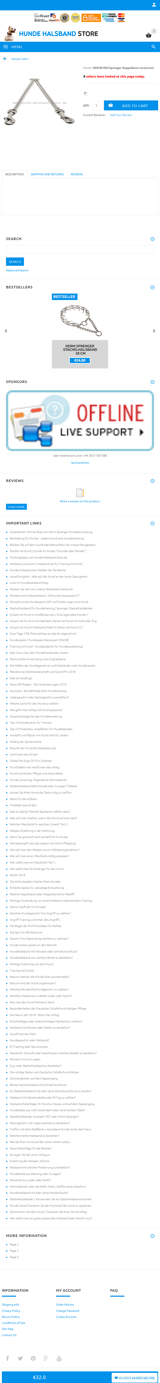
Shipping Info (10, 1304)
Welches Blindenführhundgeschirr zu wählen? (39, 989)
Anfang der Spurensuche (25, 741)
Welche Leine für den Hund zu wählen (34, 703)
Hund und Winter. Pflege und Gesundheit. (36, 773)
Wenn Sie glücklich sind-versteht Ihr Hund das (39, 837)
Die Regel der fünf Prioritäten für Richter (36, 926)
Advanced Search (17, 270)
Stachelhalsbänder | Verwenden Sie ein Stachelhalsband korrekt (50, 1199)
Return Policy (11, 1316)
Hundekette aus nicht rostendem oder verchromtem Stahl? (47, 1110)
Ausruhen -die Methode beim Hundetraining (38, 691)
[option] (80, 331)
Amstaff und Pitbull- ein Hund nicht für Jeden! (39, 735)
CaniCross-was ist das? (24, 754)
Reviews (77, 174)
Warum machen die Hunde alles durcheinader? (39, 976)
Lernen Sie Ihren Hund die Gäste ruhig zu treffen (41, 792)
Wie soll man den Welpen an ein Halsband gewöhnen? (44, 850)
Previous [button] (6, 330)
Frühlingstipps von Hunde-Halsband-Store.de (38, 557)
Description (14, 174)
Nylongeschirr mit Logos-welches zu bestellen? (40, 1123)
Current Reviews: (94, 115)
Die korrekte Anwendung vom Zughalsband (38, 659)
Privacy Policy (11, 1310)
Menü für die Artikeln (23, 799)
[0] (149, 37)
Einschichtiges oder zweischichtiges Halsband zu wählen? (46, 1021)
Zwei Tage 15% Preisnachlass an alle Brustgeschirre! (43, 633)
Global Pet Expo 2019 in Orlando (31, 761)
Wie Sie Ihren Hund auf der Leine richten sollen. (40, 1142)
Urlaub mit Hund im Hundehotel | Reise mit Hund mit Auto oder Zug (53, 621)
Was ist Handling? (21, 678)
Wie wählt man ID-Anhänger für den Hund (37, 869)
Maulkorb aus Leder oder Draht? (30, 1180)
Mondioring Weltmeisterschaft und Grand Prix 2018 (43, 672)
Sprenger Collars (19, 58)
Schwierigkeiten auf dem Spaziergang (34, 1078)
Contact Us (9, 1335)
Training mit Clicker (22, 970)
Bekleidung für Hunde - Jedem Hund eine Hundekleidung (47, 538)
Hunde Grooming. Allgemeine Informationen (38, 780)
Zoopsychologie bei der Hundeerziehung (36, 716)
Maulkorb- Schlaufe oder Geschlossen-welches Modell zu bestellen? (53, 1053)
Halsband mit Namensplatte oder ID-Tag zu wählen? (43, 1097)
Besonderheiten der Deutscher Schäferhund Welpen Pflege (48, 1008)
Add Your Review (121, 115)
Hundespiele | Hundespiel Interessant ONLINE (39, 640)
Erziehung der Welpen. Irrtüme (29, 1161)
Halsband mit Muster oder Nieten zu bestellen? (40, 1027)
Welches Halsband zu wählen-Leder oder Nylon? (41, 996)
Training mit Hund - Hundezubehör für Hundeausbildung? (46, 646)
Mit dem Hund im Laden (25, 1059)
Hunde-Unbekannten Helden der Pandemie (38, 570)
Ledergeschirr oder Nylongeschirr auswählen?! (39, 697)
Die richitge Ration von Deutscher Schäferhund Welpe (44, 1072)
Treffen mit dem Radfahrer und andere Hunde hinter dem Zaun (50, 1129)
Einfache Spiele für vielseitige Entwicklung (37, 887)
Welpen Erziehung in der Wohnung (32, 830)
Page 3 (14, 1250)
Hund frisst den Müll (23, 1034)
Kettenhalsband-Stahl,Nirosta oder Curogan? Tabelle (43, 786)
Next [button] (154, 330)
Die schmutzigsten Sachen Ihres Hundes (35, 881)
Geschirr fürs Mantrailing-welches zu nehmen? (39, 938)
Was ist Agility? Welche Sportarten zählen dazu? (40, 811)
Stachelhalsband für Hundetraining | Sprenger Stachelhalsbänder (51, 608)
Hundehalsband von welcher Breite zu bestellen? (41, 957)
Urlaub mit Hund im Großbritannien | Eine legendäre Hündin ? (49, 614)
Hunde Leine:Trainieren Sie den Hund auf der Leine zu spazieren (50, 1205)
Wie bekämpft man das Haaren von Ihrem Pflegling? (43, 843)
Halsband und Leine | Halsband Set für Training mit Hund (46, 564)
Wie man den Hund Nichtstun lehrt (32, 1002)
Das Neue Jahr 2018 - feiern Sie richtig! (34, 1015)
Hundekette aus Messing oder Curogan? (35, 1174)
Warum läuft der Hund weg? (28, 907)
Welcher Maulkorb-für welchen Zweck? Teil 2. (39, 824)
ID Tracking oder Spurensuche (29, 1046)
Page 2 (14, 1244)
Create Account (66, 1316)
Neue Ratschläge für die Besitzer (31, 1148)
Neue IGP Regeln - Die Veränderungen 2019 (38, 684)
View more (16, 507)
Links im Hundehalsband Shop (29, 583)
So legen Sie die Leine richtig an (30, 1154)
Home (4, 58)
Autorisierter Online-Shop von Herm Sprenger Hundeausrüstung (51, 532)
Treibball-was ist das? (23, 805)
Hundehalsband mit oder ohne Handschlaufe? (39, 1192)
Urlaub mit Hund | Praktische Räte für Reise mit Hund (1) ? (46, 627)
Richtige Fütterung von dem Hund (31, 964)
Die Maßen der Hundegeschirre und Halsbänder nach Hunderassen (52, 665)
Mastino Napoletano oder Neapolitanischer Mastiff (42, 894)
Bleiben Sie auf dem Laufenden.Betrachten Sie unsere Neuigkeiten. (53, 545)
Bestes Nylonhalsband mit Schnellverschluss (38, 1085)
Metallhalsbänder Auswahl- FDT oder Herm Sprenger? (44, 1116)
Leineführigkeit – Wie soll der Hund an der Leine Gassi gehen (49, 576)
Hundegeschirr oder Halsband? (29, 1040)
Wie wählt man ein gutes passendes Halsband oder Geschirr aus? (51, 1218)
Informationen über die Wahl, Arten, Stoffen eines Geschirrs (48, 1186)
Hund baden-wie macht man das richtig (34, 767)
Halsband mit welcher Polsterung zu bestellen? (40, 1167)
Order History (65, 1304)
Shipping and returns (47, 174)
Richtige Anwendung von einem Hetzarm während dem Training (51, 900)
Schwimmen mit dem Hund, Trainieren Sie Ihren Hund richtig (48, 1212)
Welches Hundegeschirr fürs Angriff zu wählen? (40, 913)
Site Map (7, 1329)
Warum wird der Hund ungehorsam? (33, 983)
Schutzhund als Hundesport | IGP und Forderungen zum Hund (49, 602)
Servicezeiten (80, 462)
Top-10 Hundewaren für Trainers (31, 722)
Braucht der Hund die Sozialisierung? (33, 748)
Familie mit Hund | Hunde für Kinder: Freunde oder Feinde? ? (48, 551)
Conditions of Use (13, 1322)
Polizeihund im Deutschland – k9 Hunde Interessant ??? (44, 595)
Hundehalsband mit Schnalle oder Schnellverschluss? (44, 951)
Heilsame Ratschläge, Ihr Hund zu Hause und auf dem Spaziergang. (52, 1104)
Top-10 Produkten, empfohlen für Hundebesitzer (41, 729)
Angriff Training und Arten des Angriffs (35, 919)
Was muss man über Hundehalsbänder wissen (39, 652)
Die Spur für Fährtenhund (26, 932)
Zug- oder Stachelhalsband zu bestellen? (35, 1065)
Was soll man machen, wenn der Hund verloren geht (43, 818)
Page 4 (14, 1257)
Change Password (67, 1310)
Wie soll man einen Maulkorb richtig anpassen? (39, 856)
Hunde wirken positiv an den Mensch (33, 945)
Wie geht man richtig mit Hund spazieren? (36, 710)
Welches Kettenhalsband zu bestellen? (34, 1135)
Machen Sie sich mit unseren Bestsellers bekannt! (41, 589)
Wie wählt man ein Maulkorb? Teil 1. (33, 862)
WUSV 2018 (17, 875)
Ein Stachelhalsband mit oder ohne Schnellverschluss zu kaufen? (51, 1091)
